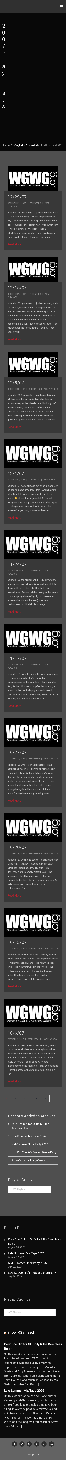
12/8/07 (16, 382)
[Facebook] (14, 1444)
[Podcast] (36, 1444)
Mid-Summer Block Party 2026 (29, 1144)
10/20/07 (17, 847)
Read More (14, 244)
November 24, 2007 (17, 570)
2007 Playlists (51, 389)
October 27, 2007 (16, 758)
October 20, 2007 (16, 853)
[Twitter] (22, 1444)
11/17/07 (17, 658)
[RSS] (29, 1444)
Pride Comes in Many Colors (28, 1160)
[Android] (44, 1444)
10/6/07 (16, 1033)
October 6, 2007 (16, 1039)
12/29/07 (17, 197)
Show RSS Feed (20, 1332)
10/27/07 (17, 752)
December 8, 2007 (16, 389)
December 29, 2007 (17, 203)
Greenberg (35, 203)
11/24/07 (17, 564)
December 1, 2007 (16, 480)
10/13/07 (17, 942)
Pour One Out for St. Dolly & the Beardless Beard (33, 1346)
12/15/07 (17, 287)
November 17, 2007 (17, 665)
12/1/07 (16, 473)
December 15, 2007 (17, 294)
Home (6, 145)
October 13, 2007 (16, 948)
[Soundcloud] (51, 1444)
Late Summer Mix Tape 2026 (28, 1136)
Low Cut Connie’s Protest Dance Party (34, 1152)
